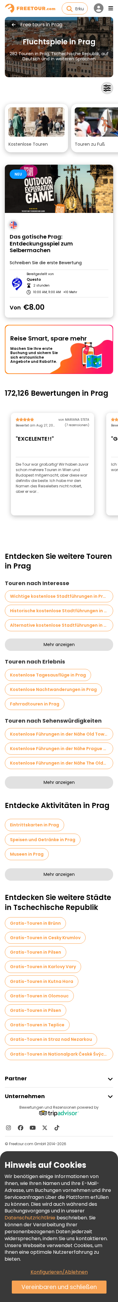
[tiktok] (57, 1127)
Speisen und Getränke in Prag (42, 840)
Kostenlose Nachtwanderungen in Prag (53, 689)
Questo (34, 279)
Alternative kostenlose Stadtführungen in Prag (61, 625)
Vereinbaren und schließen (59, 1287)
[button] (36, 128)
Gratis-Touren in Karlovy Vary (43, 967)
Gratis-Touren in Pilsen (35, 952)
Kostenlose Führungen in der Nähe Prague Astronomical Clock (61, 749)
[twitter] (44, 1127)
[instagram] (8, 1127)
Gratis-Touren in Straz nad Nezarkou (51, 1039)
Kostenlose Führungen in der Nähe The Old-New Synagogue (61, 763)
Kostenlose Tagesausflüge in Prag (48, 675)
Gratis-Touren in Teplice (37, 1025)
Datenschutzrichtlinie (30, 1217)
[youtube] (32, 1127)
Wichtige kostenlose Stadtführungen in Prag (59, 596)
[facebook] (20, 1127)
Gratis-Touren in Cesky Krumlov (45, 938)
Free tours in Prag (41, 24)
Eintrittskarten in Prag (34, 825)
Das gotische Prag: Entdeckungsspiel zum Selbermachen (41, 243)
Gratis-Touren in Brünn (35, 923)
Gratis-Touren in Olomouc (39, 996)
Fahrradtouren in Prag (34, 704)
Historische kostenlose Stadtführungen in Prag (61, 611)
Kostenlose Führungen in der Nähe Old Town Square (61, 734)
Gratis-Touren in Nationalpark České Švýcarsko (61, 1054)
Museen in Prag (27, 854)
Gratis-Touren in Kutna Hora (41, 981)
